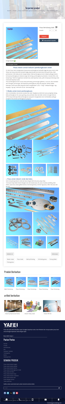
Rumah (5, 343)
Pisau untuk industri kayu (10, 374)
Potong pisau (10, 262)
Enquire (44, 36)
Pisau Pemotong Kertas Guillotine (56, 289)
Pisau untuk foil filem (9, 372)
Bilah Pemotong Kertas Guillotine (9, 289)
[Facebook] (5, 393)
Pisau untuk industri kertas (10, 368)
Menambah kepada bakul (50, 41)
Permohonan (7, 347)
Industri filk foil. (48, 313)
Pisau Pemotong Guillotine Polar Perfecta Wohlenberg (21, 289)
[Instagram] (14, 393)
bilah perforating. (30, 259)
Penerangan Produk (12, 64)
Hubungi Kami (7, 357)
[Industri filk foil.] (52, 306)
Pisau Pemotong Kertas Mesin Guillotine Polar (32, 289)
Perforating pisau (42, 259)
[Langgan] (59, 388)
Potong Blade (53, 259)
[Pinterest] (17, 393)
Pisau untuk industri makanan (11, 375)
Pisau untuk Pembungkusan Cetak (12, 370)
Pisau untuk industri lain (10, 377)
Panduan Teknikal (8, 351)
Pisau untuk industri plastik (10, 366)
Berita (5, 355)
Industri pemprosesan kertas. (12, 313)
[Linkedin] (8, 393)
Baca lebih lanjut (8, 336)
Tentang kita (7, 353)
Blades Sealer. (10, 259)
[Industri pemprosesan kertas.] (13, 306)
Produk (5, 345)
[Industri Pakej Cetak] (32, 306)
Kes (4, 349)
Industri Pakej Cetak (29, 313)
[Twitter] (11, 393)
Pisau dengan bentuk (9, 379)
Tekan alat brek (7, 381)
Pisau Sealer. (20, 259)
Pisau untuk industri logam (10, 364)
